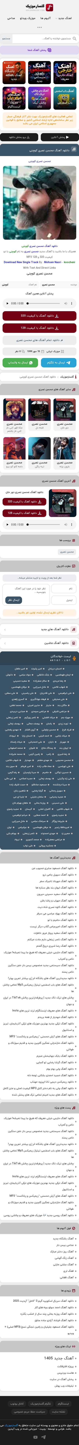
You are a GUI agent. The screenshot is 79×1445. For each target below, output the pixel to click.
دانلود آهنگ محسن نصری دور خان (24, 492)
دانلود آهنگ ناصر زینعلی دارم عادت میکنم (51, 939)
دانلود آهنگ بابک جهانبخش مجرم (55, 1056)
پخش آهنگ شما (37, 50)
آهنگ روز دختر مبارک (62, 1251)
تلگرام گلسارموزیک (40, 1404)
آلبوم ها (45, 18)
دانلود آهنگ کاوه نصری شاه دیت (56, 907)
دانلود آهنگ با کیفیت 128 (37, 328)
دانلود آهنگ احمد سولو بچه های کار (54, 1307)
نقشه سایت (58, 1412)
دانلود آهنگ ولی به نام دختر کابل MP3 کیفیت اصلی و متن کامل (38, 1088)
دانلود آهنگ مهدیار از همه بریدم (56, 1017)
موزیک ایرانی (53, 351)
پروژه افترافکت (65, 1366)
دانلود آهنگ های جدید (55, 629)
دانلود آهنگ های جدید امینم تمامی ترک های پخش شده (43, 1095)
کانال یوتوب (17, 1404)
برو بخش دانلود (17, 137)
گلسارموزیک (39, 7)
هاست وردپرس (65, 1373)
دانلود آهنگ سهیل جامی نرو (58, 875)
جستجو (6, 38)
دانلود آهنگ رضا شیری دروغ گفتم (55, 946)
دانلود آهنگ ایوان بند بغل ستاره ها (55, 888)
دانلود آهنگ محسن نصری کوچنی (49, 151)
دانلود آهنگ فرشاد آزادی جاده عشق (54, 1320)
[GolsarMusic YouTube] (35, 1437)
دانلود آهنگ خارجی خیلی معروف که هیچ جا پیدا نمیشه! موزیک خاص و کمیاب (39, 956)
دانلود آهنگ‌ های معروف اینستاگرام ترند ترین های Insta (43, 1011)
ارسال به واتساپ (18, 363)
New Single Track (27, 262)
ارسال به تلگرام (56, 363)
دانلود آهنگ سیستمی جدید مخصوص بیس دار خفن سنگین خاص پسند (41, 969)
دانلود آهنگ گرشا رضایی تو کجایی (55, 1062)
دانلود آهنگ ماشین (56, 643)
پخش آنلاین (58, 137)
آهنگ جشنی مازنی (63, 1264)
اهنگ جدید (65, 18)
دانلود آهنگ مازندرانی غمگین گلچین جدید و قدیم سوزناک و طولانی (41, 1046)
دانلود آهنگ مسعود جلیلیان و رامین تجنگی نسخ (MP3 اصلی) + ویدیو (39, 1330)
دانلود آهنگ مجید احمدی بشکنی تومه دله (50, 1075)
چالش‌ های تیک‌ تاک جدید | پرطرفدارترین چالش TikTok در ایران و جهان (38, 1001)
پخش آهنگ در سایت (62, 1379)
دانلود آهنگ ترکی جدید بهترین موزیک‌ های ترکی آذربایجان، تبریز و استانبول (38, 1027)
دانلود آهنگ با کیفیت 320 (37, 316)
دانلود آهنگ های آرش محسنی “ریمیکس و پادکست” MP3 (42, 1036)
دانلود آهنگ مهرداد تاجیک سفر (57, 881)
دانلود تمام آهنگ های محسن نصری (38, 340)
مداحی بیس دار (65, 1245)
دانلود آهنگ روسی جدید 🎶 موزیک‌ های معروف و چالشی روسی (39, 1215)
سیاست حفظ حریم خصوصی (29, 1412)
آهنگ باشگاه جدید (63, 1238)
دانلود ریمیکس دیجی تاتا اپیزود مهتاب (52, 1082)
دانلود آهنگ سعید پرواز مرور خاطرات (54, 933)
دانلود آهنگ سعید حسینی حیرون (55, 894)
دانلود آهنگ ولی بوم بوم (60, 1069)
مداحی (11, 18)
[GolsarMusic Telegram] (43, 1437)
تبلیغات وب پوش (64, 1386)
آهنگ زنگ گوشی (64, 1258)
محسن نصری (67, 552)
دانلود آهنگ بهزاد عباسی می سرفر (55, 913)
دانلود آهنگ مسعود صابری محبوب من (53, 868)
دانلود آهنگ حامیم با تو (61, 920)
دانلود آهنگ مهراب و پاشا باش (57, 901)
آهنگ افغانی (67, 1277)
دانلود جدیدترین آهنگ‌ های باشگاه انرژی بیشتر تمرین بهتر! (41, 978)
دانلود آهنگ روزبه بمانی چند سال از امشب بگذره (47, 1314)
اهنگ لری (68, 1271)
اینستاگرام (63, 1404)
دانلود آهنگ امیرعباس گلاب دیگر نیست (52, 926)
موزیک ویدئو (27, 18)
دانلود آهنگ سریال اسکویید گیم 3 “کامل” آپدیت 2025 (43, 1301)
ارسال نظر (13, 600)
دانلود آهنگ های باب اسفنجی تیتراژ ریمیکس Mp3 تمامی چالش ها (38, 988)
